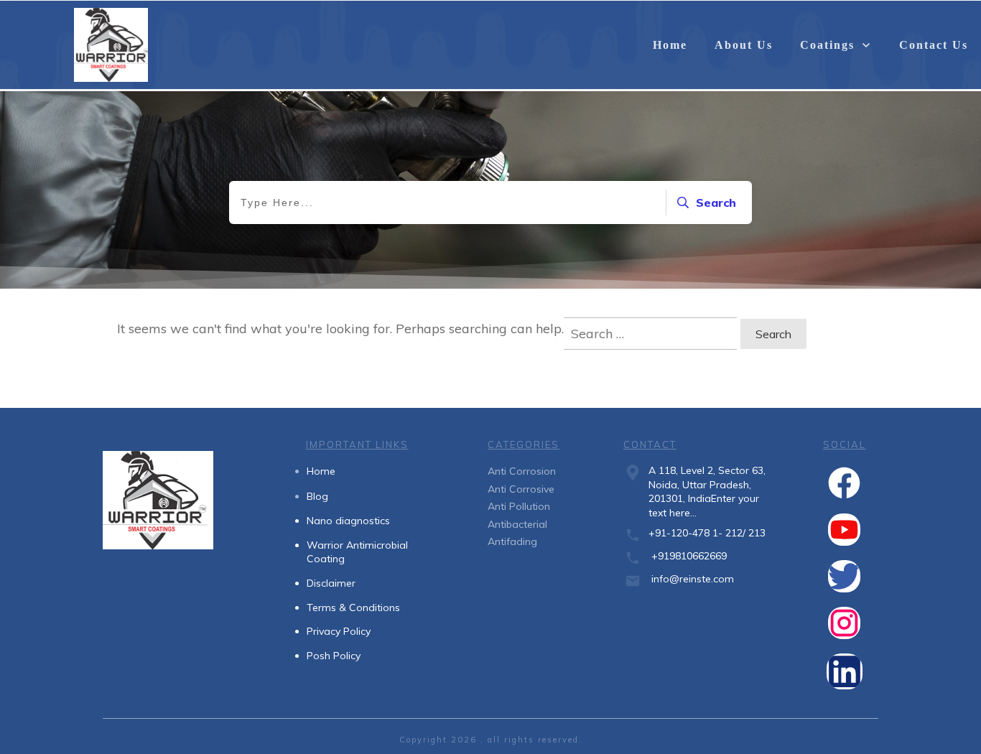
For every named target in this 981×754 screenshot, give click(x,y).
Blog (317, 496)
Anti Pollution (519, 506)
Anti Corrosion (522, 471)
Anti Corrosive (521, 489)
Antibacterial (517, 524)
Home (321, 471)
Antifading (512, 541)
